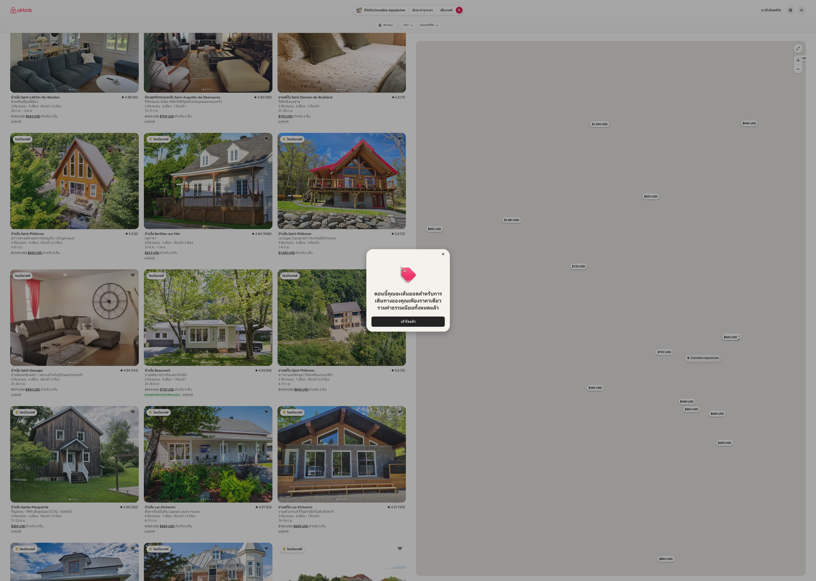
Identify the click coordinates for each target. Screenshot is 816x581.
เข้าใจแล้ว (408, 321)
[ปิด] (443, 254)
